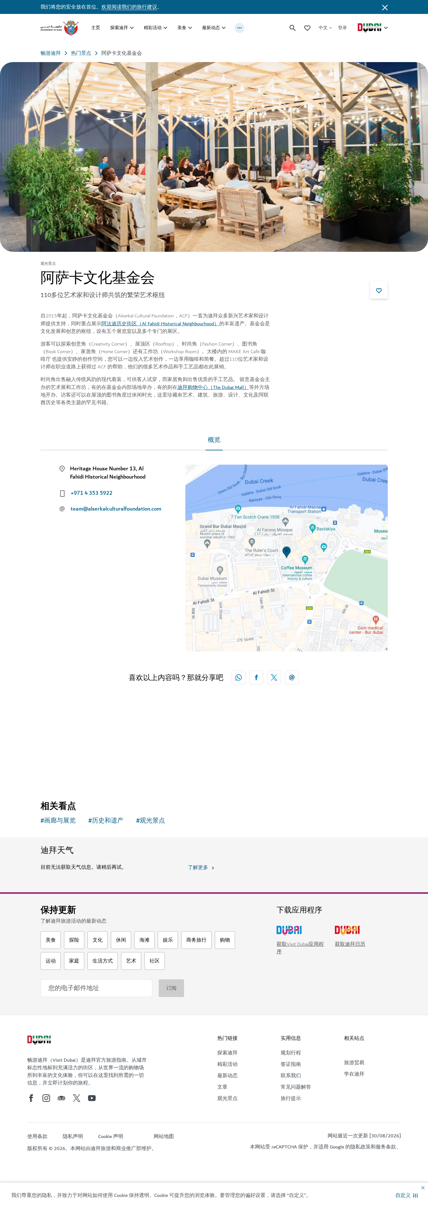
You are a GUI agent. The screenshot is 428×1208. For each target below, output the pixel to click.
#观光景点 (150, 821)
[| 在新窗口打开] (46, 1098)
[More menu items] (239, 28)
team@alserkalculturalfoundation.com (114, 509)
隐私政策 (360, 1147)
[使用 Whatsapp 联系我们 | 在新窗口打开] (239, 677)
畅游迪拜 (51, 53)
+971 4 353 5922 (91, 493)
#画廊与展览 (58, 821)
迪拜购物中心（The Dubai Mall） (213, 387)
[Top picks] (307, 27)
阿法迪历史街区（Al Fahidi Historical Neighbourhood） (160, 324)
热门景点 (81, 53)
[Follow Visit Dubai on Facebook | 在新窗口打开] (31, 1098)
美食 (181, 27)
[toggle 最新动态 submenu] (224, 28)
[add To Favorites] (379, 290)
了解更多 (198, 867)
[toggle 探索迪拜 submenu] (132, 28)
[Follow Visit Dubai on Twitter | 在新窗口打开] (76, 1098)
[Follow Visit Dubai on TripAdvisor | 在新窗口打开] (61, 1098)
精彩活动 (153, 27)
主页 (95, 27)
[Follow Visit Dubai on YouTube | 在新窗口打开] (92, 1098)
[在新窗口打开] (256, 677)
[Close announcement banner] (385, 7)
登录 (342, 27)
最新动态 (211, 27)
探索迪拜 (119, 27)
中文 (323, 27)
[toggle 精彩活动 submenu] (165, 28)
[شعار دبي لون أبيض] (40, 1040)
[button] (406, 1195)
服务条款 (386, 1147)
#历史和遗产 (106, 821)
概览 (214, 440)
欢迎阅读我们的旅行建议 (129, 7)
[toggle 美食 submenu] (190, 28)
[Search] (293, 28)
